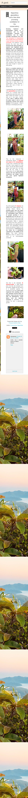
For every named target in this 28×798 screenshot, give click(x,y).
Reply (11, 345)
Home (10, 6)
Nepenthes (20, 325)
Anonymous (13, 336)
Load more (14, 371)
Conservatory (13, 325)
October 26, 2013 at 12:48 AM (16, 337)
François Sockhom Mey (14, 323)
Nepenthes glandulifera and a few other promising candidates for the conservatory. (14, 19)
